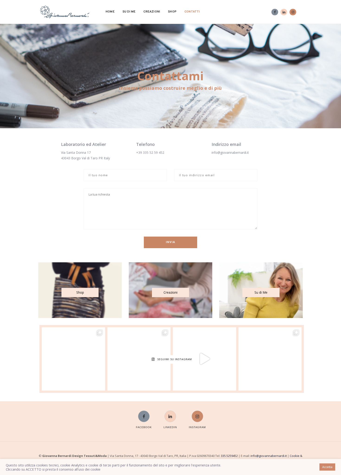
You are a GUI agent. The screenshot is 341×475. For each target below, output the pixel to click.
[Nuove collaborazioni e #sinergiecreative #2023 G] (73, 359)
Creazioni (151, 12)
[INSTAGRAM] (197, 413)
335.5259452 (229, 456)
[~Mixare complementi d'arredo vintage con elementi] (270, 359)
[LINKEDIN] (170, 413)
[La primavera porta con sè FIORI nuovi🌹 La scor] (139, 359)
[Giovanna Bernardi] (64, 12)
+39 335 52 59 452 (150, 152)
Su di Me (129, 12)
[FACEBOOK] (144, 413)
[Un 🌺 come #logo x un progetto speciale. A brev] (204, 359)
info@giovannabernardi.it (230, 152)
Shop (172, 12)
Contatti (192, 12)
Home (110, 12)
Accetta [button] (327, 467)
